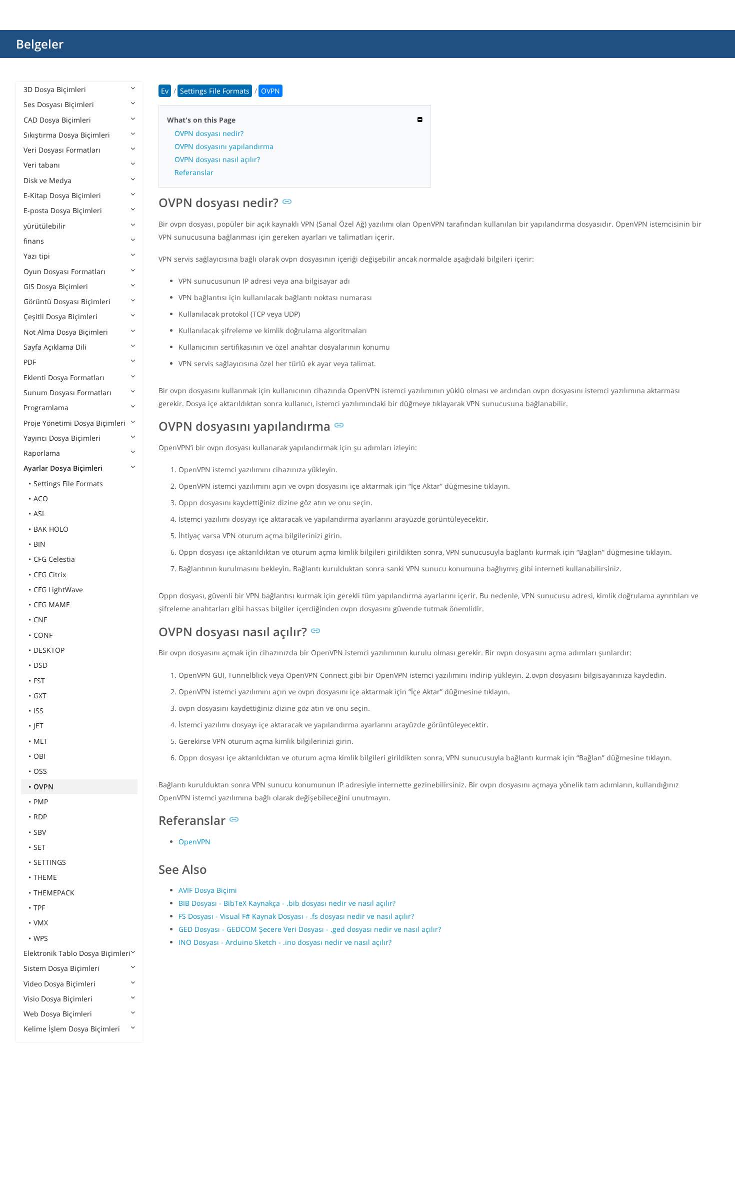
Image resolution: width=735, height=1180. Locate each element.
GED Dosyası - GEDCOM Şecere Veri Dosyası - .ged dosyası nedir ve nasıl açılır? (309, 929)
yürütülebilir (45, 226)
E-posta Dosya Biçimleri (63, 210)
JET (39, 725)
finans (34, 241)
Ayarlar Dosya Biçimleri (63, 468)
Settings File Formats (68, 483)
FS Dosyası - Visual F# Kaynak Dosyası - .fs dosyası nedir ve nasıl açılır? (296, 916)
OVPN (44, 786)
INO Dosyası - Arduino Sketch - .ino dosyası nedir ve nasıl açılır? (285, 942)
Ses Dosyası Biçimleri (59, 104)
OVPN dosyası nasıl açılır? (217, 159)
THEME (45, 877)
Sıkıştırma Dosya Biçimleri (67, 135)
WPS (41, 938)
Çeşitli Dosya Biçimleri (61, 316)
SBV (40, 832)
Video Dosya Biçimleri (60, 983)
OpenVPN (194, 841)
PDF (30, 362)
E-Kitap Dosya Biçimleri (62, 195)
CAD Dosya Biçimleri (57, 120)
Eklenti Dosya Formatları (64, 377)
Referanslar (194, 172)
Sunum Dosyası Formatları (68, 392)
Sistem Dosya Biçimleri (62, 968)
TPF (39, 907)
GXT (40, 695)
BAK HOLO (51, 529)
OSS (40, 771)
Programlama (46, 407)
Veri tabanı (42, 165)
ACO (41, 498)
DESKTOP (49, 650)
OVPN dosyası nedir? (209, 133)
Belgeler (40, 44)
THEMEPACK (54, 892)
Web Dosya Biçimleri (58, 1013)
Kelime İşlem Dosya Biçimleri (72, 1028)
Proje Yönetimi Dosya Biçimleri (75, 423)
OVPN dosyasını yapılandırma (224, 146)
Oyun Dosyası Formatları (65, 271)
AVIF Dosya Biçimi (207, 890)
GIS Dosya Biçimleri (56, 286)
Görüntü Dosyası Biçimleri (67, 301)
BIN (40, 544)
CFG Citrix (50, 574)
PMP (41, 801)
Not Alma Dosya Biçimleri (66, 332)
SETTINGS (50, 862)
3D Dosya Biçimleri (55, 89)
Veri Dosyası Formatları (62, 150)
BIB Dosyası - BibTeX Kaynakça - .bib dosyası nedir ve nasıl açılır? (287, 903)
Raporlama (42, 453)
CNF (40, 619)
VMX (41, 922)
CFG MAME (52, 604)
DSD (41, 665)
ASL (40, 513)
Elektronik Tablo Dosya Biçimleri (77, 953)
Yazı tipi (37, 256)
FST (39, 680)
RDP (40, 816)
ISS (39, 710)
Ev (164, 91)
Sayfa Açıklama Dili (55, 347)
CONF (43, 635)
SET (40, 847)
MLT (41, 741)
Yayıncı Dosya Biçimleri (62, 438)
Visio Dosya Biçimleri (58, 998)
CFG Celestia (54, 559)
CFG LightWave (58, 589)
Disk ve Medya (48, 180)
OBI (40, 756)
